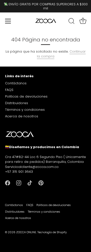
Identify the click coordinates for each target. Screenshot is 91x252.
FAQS (9, 89)
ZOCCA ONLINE (26, 232)
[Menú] (8, 21)
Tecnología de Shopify (52, 232)
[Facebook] (7, 182)
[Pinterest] (40, 182)
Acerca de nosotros (21, 116)
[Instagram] (18, 182)
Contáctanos (16, 83)
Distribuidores (16, 103)
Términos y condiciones (25, 109)
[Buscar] (71, 21)
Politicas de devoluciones (26, 96)
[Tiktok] (29, 182)
